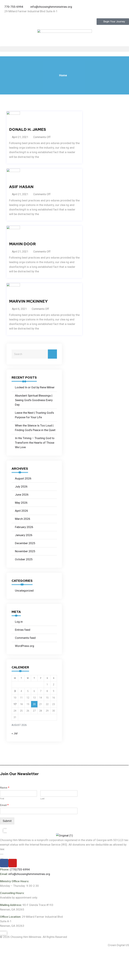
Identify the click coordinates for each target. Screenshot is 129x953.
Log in (19, 621)
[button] (64, 49)
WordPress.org (24, 646)
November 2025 (25, 551)
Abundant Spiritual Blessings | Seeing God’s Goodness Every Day (34, 400)
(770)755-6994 (20, 869)
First (2, 798)
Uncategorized (24, 590)
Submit (7, 821)
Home (63, 75)
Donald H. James (27, 129)
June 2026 (22, 494)
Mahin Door (22, 244)
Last (42, 798)
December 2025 (25, 543)
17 (15, 704)
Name (4, 787)
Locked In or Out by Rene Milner (35, 387)
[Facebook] (4, 863)
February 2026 (24, 527)
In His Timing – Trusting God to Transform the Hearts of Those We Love (34, 442)
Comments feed (25, 637)
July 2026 (21, 486)
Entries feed (22, 629)
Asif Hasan (21, 187)
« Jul (14, 733)
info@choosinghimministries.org (29, 874)
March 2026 (22, 518)
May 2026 (21, 502)
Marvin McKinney (28, 301)
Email (4, 805)
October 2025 (24, 559)
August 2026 (23, 478)
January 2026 (23, 535)
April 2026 (21, 510)
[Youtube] (12, 863)
